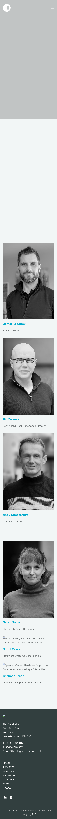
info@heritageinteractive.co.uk (24, 751)
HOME (6, 763)
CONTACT (8, 779)
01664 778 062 (14, 747)
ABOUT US (9, 775)
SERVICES (8, 771)
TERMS (7, 783)
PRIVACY (8, 787)
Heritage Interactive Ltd (27, 810)
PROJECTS (8, 767)
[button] (52, 8)
